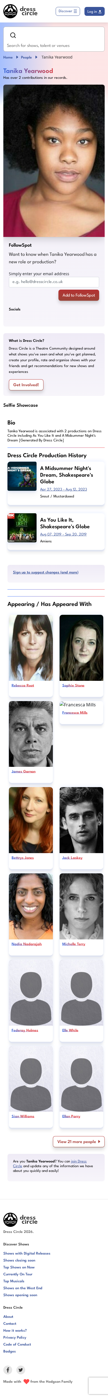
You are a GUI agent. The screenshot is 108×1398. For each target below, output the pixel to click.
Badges (9, 1351)
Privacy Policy (14, 1337)
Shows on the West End (22, 1288)
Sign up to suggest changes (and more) (45, 572)
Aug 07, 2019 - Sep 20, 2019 (63, 534)
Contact (9, 1324)
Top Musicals (13, 1281)
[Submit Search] (13, 35)
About (8, 1317)
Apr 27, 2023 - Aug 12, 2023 (63, 489)
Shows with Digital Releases (26, 1253)
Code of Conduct (17, 1344)
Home (8, 57)
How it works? (15, 1331)
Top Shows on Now (19, 1267)
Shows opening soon (20, 1295)
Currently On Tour (17, 1274)
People (26, 57)
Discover (65, 11)
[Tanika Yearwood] (54, 161)
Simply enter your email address (39, 273)
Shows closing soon (19, 1260)
